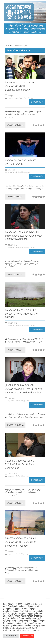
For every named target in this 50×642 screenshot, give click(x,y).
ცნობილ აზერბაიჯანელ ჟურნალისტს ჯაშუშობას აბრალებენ (20, 464)
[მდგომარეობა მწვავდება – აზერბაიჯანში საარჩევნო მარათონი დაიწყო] (25, 535)
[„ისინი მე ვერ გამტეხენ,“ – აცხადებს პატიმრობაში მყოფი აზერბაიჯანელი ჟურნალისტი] (25, 382)
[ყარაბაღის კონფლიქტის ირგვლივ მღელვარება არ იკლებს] (25, 306)
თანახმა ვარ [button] (27, 636)
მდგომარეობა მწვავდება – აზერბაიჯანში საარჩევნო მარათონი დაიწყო (22, 542)
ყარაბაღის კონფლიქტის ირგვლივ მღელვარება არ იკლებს (21, 314)
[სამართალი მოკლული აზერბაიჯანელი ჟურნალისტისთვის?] (25, 79)
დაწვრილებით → (15, 125)
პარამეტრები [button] (11, 636)
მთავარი (9, 46)
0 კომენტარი (37, 102)
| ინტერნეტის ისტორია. (27, 630)
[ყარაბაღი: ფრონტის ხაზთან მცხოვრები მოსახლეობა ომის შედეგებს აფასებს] (25, 228)
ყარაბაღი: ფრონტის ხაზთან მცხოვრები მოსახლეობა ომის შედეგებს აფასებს (24, 236)
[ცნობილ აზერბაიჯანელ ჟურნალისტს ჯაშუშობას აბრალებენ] (25, 457)
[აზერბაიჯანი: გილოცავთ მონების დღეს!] (25, 157)
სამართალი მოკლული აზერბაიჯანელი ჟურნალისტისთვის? (19, 86)
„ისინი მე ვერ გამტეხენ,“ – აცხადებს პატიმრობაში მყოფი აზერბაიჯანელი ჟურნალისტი (24, 389)
